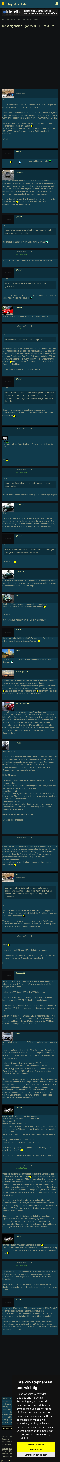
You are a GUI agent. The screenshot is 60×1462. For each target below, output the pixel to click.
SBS (17, 91)
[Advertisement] (30, 59)
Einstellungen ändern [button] (36, 1454)
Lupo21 (19, 308)
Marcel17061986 (23, 703)
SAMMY (19, 151)
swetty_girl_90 (22, 672)
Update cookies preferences (12, 1461)
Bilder (11, 1449)
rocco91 (19, 651)
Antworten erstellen (11, 1428)
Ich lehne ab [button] (36, 1449)
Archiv (4, 1449)
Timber (18, 743)
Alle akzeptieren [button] (36, 1444)
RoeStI (18, 1299)
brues (18, 1034)
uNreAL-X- (20, 505)
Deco (18, 595)
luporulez (19, 172)
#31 (3, 1401)
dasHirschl (20, 1107)
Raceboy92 (20, 973)
